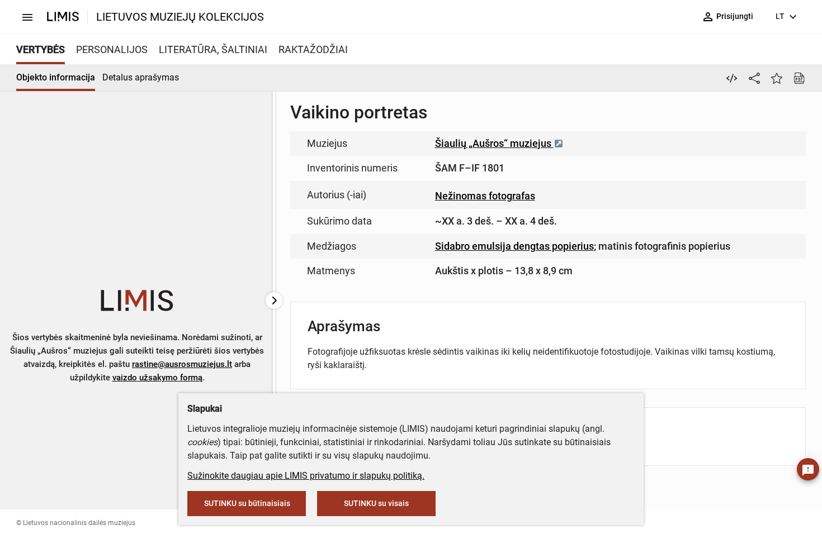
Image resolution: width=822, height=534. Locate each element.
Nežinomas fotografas (485, 196)
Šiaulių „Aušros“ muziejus (494, 143)
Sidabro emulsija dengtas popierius (514, 246)
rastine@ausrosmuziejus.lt (182, 364)
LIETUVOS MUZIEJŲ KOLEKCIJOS (180, 16)
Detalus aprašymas (140, 77)
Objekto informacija (55, 77)
